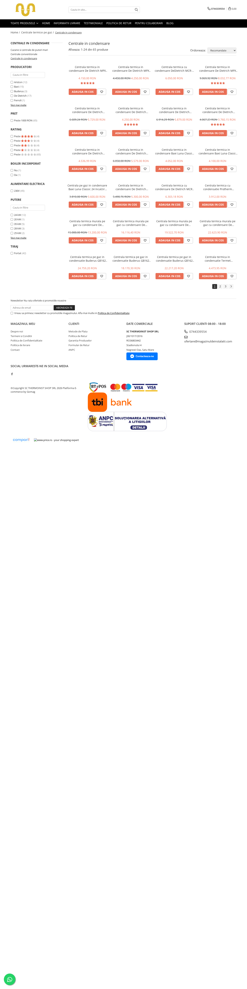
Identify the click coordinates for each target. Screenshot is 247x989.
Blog (169, 23)
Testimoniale (93, 23)
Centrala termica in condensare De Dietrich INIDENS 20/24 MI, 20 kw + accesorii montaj (87, 151)
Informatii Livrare (67, 23)
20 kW (17, 219)
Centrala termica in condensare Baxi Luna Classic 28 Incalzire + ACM (174, 151)
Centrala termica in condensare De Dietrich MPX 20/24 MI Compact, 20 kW (87, 68)
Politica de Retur (118, 23)
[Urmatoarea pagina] (230, 286)
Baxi (16, 86)
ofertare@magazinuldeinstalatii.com (208, 341)
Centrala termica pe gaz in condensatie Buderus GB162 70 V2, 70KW (131, 258)
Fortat (17, 253)
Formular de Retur (79, 345)
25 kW (17, 233)
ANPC (72, 350)
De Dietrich (20, 95)
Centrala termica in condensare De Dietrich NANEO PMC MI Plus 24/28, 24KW (130, 187)
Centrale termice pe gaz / (38, 32)
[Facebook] (12, 374)
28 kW (17, 228)
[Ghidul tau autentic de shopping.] (21, 440)
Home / (16, 32)
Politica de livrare (20, 345)
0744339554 (198, 332)
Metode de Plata (78, 331)
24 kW (17, 215)
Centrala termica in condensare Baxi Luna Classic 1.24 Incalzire (218, 151)
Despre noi (17, 331)
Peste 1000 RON (23, 120)
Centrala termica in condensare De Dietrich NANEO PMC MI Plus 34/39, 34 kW (174, 110)
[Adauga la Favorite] (101, 92)
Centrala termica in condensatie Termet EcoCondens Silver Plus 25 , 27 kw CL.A (217, 258)
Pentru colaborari (149, 23)
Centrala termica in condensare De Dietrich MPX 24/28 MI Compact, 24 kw (130, 68)
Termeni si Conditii (21, 336)
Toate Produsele (23, 23)
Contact (15, 350)
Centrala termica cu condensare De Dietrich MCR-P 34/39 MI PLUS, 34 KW (174, 187)
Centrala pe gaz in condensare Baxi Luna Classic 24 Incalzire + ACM (87, 187)
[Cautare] (136, 10)
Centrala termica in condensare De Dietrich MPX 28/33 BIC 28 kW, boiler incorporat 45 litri (217, 68)
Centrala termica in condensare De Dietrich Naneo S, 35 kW (87, 110)
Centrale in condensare (24, 58)
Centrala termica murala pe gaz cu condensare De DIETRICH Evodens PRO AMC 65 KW (131, 223)
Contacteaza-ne (145, 356)
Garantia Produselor (80, 340)
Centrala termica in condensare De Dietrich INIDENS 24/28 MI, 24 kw (131, 110)
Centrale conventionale (24, 54)
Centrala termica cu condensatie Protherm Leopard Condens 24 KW (217, 187)
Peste (17, 136)
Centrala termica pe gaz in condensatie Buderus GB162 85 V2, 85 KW (174, 258)
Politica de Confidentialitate (113, 313)
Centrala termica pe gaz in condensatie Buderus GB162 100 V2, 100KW (87, 258)
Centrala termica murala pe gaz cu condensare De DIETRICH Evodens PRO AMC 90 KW (174, 223)
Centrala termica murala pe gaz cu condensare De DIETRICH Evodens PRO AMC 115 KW (217, 223)
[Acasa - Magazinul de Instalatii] (30, 9)
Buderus (19, 91)
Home (46, 23)
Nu (16, 170)
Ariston (18, 82)
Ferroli (17, 100)
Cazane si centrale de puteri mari (29, 50)
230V (17, 190)
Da (15, 175)
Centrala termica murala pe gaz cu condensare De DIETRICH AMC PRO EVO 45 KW (87, 223)
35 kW (17, 224)
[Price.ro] (56, 440)
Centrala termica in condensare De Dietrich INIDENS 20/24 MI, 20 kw (217, 110)
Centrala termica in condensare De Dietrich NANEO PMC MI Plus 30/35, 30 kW (130, 151)
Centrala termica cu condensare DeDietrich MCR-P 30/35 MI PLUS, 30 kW (174, 68)
